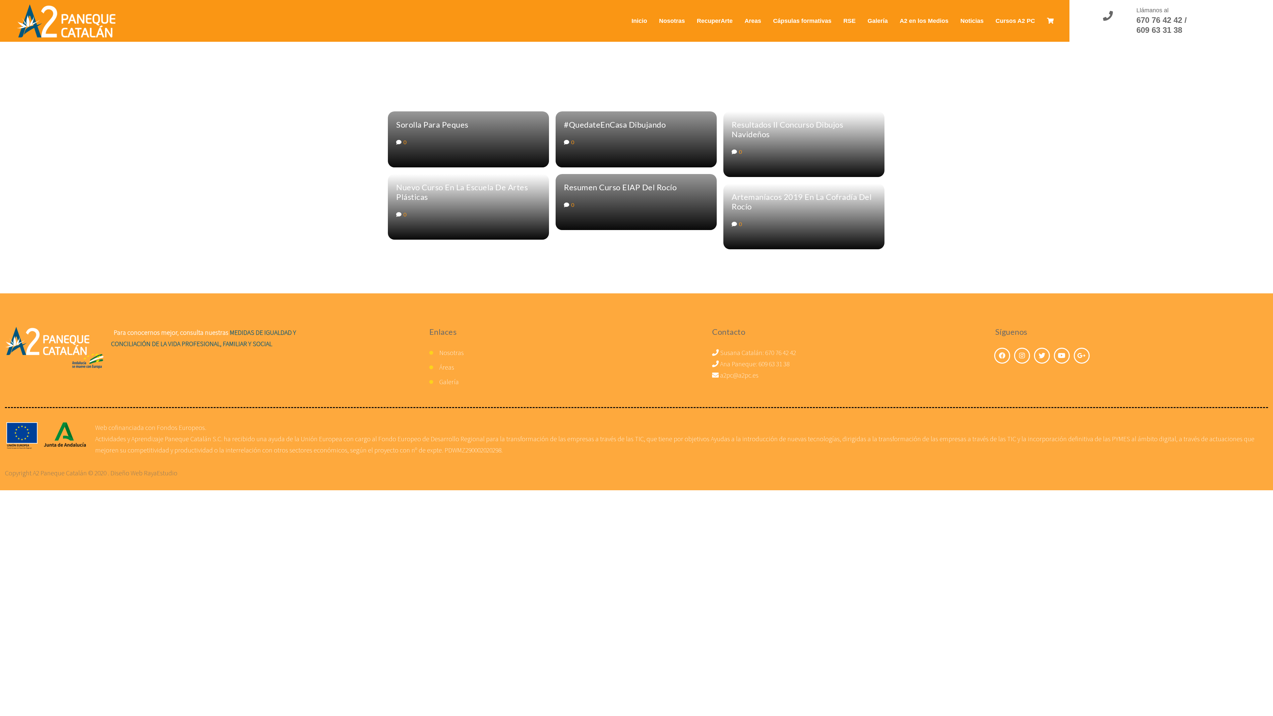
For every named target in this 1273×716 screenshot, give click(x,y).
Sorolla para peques (432, 124)
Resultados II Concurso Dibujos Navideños (787, 129)
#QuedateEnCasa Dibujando (615, 124)
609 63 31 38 (773, 364)
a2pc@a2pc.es (738, 375)
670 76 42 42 (780, 352)
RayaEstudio (160, 473)
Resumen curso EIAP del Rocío (620, 187)
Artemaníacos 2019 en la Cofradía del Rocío (802, 201)
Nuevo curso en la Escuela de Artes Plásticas (462, 192)
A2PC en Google (1082, 356)
